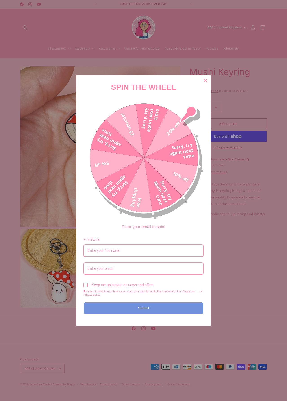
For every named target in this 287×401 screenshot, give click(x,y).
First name (91, 239)
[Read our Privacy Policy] (201, 292)
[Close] (205, 80)
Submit (143, 308)
